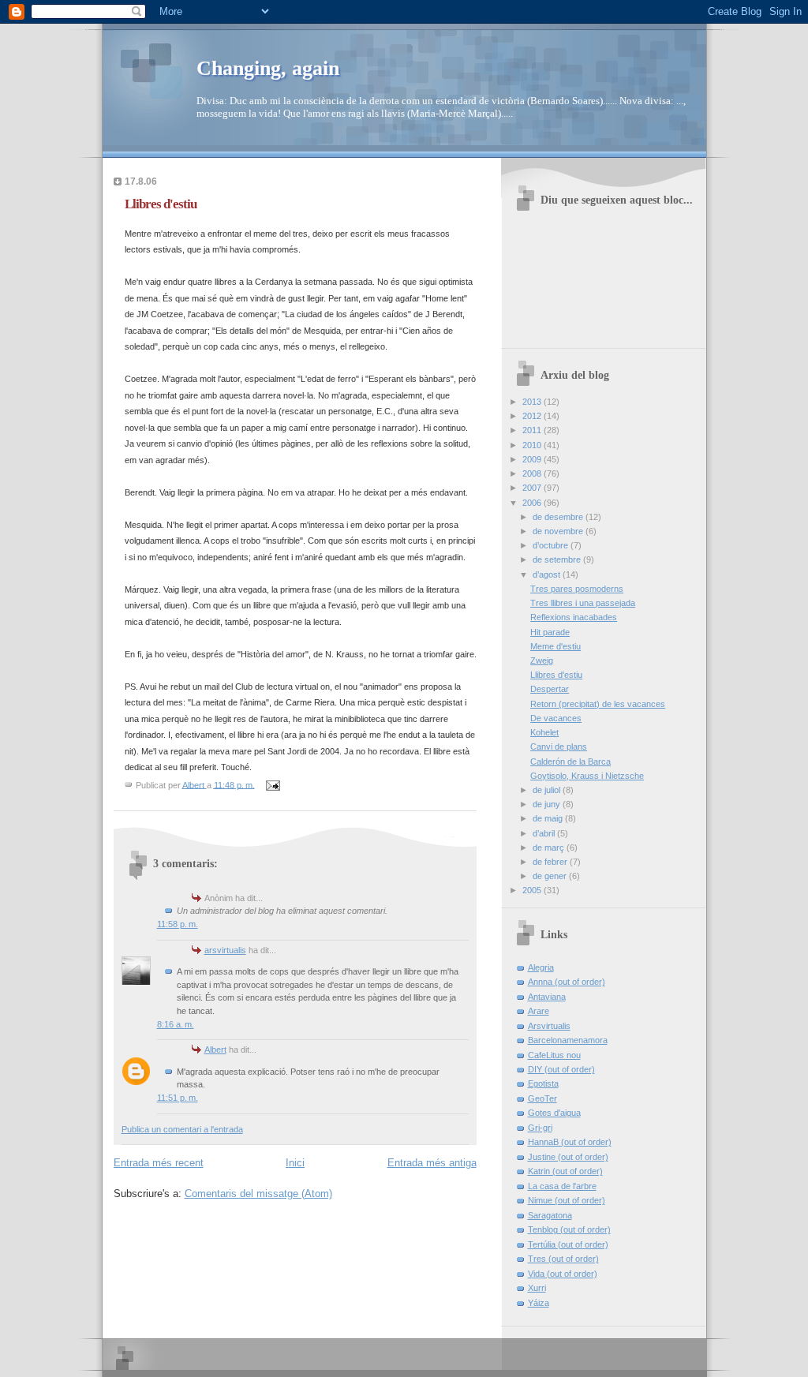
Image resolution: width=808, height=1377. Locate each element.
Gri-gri (540, 1127)
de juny (548, 804)
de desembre (559, 517)
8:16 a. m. (175, 1024)
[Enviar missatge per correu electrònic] (272, 784)
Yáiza (538, 1303)
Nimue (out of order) (566, 1200)
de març (550, 847)
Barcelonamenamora (568, 1040)
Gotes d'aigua (554, 1112)
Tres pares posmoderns (576, 588)
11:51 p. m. (177, 1097)
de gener (551, 876)
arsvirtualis (225, 950)
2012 (533, 416)
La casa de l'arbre (562, 1186)
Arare (538, 1011)
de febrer (551, 861)
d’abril (545, 833)
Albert (215, 1049)
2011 (533, 430)
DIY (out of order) (561, 1069)
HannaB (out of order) (570, 1142)
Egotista (543, 1083)
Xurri (537, 1288)
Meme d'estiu (555, 646)
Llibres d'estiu (556, 674)
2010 (533, 445)
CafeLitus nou (554, 1055)
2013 (533, 401)
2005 (533, 890)
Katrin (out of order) (565, 1171)
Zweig (541, 660)
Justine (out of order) (568, 1157)
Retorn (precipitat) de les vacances (597, 704)
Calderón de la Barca (570, 761)
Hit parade (550, 632)
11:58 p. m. (177, 924)
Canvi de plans (558, 746)
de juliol (548, 790)
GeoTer (542, 1098)
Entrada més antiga (432, 1163)
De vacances (556, 718)
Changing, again (267, 68)
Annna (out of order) (566, 981)
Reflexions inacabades (573, 617)
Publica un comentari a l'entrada (182, 1129)
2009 (533, 459)
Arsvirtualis (549, 1026)
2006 (533, 502)
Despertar (549, 689)
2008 (533, 473)
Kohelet (544, 732)
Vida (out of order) (562, 1273)
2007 (533, 487)
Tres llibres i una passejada (582, 603)
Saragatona (550, 1215)
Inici (295, 1163)
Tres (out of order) (563, 1258)
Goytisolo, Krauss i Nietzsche (587, 775)
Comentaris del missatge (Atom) (258, 1193)
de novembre (559, 531)
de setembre (558, 559)
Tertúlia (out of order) (568, 1244)
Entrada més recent (159, 1163)
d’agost (548, 574)
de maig (549, 818)
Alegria (541, 967)
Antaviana (547, 996)
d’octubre (551, 545)
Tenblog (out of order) (569, 1229)
